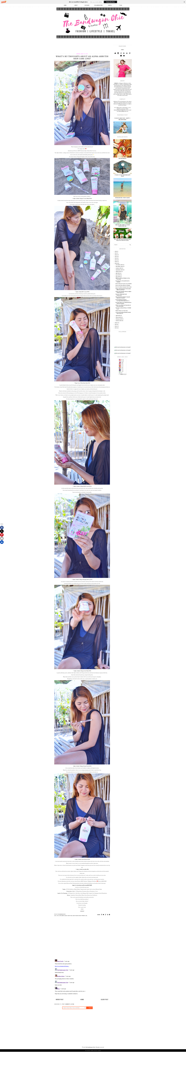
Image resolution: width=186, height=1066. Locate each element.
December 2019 (119, 264)
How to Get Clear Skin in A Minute (123, 285)
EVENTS (110, 5)
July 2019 (118, 273)
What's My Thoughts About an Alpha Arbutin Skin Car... (123, 292)
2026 (116, 251)
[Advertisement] (80, 48)
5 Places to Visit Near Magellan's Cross (122, 175)
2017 (116, 324)
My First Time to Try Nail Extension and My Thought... (123, 303)
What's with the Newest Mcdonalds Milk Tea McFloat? (123, 289)
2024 (116, 254)
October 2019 (118, 268)
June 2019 (118, 274)
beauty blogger (76, 915)
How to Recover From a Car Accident (124, 283)
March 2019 (118, 317)
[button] (93, 2)
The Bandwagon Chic (90, 1047)
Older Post (104, 999)
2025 (116, 253)
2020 (116, 261)
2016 (116, 326)
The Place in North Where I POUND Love (123, 308)
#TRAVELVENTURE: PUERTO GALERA (122, 197)
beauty (66, 915)
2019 (58, 915)
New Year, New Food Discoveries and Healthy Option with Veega (122, 239)
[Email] (2, 538)
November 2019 (119, 266)
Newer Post (60, 999)
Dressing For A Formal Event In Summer (122, 281)
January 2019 (118, 320)
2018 (116, 322)
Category (87, 5)
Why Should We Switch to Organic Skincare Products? (123, 297)
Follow (122, 49)
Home (65, 5)
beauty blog (70, 915)
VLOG (121, 5)
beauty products (82, 915)
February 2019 (119, 318)
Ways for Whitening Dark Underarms (121, 295)
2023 (116, 256)
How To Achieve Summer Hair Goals (123, 287)
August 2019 (118, 271)
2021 (116, 259)
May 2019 (118, 276)
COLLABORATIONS (98, 5)
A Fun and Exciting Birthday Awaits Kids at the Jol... (123, 313)
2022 (116, 258)
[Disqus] (82, 938)
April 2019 (118, 315)
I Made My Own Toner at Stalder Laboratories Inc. (122, 225)
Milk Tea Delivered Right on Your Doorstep (123, 279)
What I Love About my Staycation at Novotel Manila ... (123, 306)
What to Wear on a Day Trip (122, 310)
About (76, 5)
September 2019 (119, 269)
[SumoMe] (2, 542)
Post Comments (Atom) (68, 1004)
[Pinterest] (2, 535)
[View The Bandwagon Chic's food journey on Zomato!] (122, 347)
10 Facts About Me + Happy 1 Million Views (122, 118)
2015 (116, 327)
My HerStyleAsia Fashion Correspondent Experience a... (123, 300)
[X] (2, 531)
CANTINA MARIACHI (122, 158)
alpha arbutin (62, 915)
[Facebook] (2, 527)
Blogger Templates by (93, 1050)
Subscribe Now (110, 2)
